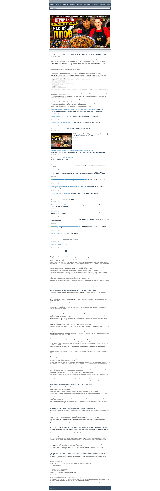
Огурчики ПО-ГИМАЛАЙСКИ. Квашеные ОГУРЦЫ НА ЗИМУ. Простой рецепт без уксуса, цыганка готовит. (78, 172)
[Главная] (50, 51)
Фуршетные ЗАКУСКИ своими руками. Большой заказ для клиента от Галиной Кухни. (78, 180)
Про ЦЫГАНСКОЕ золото (70, 233)
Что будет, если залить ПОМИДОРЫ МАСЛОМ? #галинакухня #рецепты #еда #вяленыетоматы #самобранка (78, 151)
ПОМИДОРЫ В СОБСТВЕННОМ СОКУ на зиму (86, 122)
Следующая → (61, 250)
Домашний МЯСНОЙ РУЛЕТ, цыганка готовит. (84, 193)
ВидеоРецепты (53, 488)
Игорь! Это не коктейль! (69, 244)
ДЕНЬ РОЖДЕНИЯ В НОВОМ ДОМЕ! (78, 128)
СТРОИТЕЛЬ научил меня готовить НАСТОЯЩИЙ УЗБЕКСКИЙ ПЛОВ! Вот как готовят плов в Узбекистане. (79, 110)
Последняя (74, 250)
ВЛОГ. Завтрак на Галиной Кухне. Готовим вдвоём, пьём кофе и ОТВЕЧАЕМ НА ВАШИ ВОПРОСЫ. (90, 134)
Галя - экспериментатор (69, 199)
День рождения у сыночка (70, 239)
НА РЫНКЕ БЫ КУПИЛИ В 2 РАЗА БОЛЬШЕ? (84, 117)
